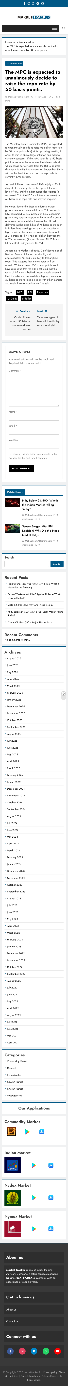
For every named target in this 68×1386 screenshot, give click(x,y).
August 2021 (14, 1015)
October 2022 (14, 967)
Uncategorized (14, 1095)
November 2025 (16, 713)
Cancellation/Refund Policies (35, 1376)
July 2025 (12, 741)
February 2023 (15, 939)
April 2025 (13, 761)
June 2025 (12, 748)
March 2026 (13, 686)
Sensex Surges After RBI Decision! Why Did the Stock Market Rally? (40, 530)
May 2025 (12, 754)
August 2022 (14, 981)
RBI (30, 292)
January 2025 (14, 782)
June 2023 (12, 912)
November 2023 (16, 878)
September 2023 (16, 891)
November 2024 (16, 795)
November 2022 (16, 960)
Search (9, 557)
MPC (20, 292)
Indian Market (14, 63)
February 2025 (15, 775)
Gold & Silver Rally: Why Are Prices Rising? (30, 605)
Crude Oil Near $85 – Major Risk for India (30, 622)
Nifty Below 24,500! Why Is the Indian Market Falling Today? (40, 504)
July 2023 (12, 905)
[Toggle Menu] (54, 28)
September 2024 (16, 809)
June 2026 (12, 665)
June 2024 (12, 830)
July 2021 (12, 1022)
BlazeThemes (33, 1380)
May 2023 (12, 919)
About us (11, 1309)
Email (13, 426)
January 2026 (14, 700)
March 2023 (13, 933)
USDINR (12, 299)
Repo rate (42, 292)
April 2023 (13, 926)
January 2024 (14, 864)
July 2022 (12, 987)
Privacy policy (50, 1372)
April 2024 (13, 843)
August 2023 (14, 898)
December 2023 (16, 871)
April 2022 (13, 1008)
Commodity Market (17, 1061)
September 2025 (16, 727)
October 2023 (14, 885)
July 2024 (12, 823)
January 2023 (14, 946)
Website (13, 440)
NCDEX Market (15, 1082)
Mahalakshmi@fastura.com (38, 515)
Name (13, 412)
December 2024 (16, 789)
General (11, 1068)
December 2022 (16, 953)
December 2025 (16, 706)
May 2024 (12, 837)
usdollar (26, 299)
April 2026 (13, 679)
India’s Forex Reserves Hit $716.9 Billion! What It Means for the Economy (33, 585)
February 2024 (15, 857)
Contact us (12, 1321)
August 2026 (14, 658)
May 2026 (12, 672)
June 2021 (12, 1029)
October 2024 (14, 802)
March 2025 (13, 768)
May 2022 (12, 1001)
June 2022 (12, 994)
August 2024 (14, 816)
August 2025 (14, 734)
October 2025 (14, 720)
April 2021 (12, 1042)
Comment (15, 371)
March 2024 (13, 850)
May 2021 (12, 1035)
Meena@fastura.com (18, 96)
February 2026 (15, 693)
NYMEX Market (15, 1089)
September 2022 (16, 974)
